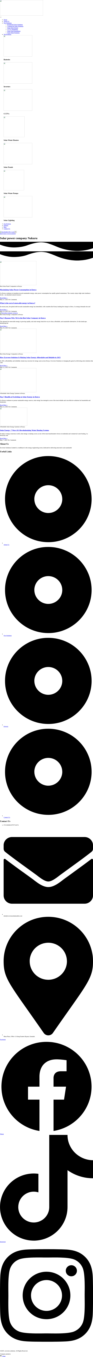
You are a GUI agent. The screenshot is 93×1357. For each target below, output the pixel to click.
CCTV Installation (12, 29)
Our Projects (7, 224)
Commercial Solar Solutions (15, 26)
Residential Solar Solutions (15, 24)
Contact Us (7, 228)
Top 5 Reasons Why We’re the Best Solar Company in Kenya (23, 318)
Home (5, 20)
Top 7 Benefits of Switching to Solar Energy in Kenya (20, 397)
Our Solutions (8, 23)
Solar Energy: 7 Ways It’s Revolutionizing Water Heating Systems (24, 430)
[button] (2, 1356)
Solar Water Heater (12, 28)
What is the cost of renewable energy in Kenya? (17, 303)
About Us (6, 21)
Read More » (4, 298)
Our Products (7, 34)
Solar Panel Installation (13, 31)
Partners (6, 225)
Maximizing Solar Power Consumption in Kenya (18, 290)
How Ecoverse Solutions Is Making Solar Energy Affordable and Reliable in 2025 (30, 357)
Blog (5, 227)
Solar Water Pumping (13, 33)
